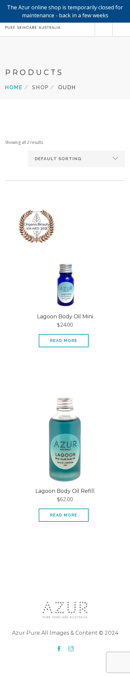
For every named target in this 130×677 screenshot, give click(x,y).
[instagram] (71, 649)
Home (14, 87)
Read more (63, 340)
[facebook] (59, 649)
